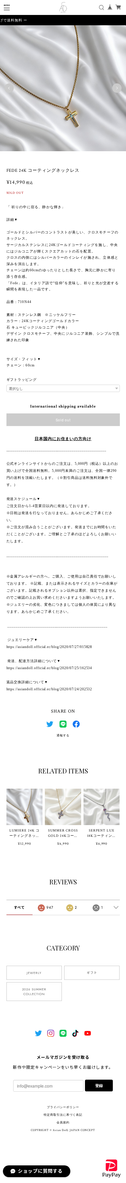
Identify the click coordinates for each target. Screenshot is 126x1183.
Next (117, 88)
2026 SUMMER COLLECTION (34, 991)
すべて (19, 907)
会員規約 (63, 1123)
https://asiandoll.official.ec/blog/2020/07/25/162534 (49, 668)
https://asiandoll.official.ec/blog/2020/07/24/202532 (49, 689)
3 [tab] (68, 157)
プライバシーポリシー (63, 1107)
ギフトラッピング (21, 380)
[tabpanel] (63, 88)
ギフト (92, 972)
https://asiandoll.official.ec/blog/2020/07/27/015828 (49, 647)
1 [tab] (57, 157)
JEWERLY (34, 972)
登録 (99, 1085)
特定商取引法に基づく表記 (63, 1115)
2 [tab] (63, 157)
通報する (63, 736)
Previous (9, 88)
